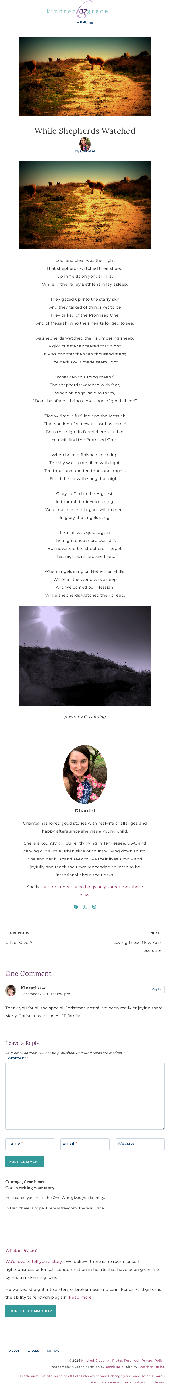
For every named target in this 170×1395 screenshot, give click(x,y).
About (14, 1350)
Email (69, 1143)
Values (33, 1350)
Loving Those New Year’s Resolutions (139, 942)
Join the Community (30, 1311)
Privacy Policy (153, 1361)
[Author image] (85, 142)
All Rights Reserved (123, 1361)
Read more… (82, 1297)
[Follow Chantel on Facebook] (76, 907)
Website (126, 1143)
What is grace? (21, 1250)
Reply (156, 989)
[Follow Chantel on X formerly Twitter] (85, 907)
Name (15, 1143)
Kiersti (29, 988)
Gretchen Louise (151, 1367)
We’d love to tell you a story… (35, 1261)
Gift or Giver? (18, 938)
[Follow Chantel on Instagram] (94, 907)
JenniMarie (114, 1367)
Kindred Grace (92, 1361)
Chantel (87, 151)
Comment (17, 1058)
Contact (54, 1350)
